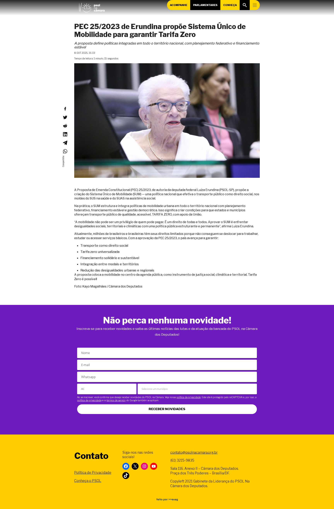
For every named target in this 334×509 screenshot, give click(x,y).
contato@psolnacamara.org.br (194, 452)
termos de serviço (116, 400)
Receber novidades (167, 409)
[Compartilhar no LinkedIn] (65, 134)
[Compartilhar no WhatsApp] (65, 151)
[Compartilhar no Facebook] (65, 109)
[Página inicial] (92, 7)
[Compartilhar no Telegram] (65, 143)
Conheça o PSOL (87, 481)
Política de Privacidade (92, 473)
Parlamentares (205, 5)
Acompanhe (178, 5)
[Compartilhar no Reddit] (65, 126)
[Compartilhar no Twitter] (65, 117)
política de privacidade (188, 397)
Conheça (230, 5)
